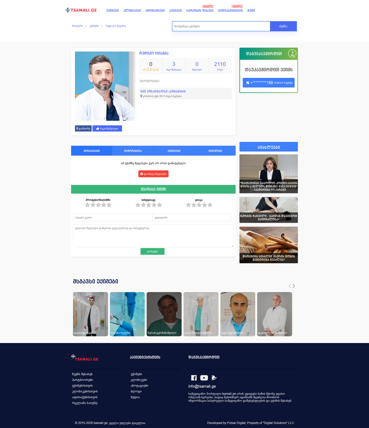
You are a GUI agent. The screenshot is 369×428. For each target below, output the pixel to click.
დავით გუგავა (83, 332)
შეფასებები (92, 150)
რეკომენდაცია (108, 128)
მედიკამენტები (230, 10)
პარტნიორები (82, 380)
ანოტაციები (155, 10)
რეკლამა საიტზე (84, 403)
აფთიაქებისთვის (85, 397)
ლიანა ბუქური (120, 332)
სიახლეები (269, 148)
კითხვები (173, 150)
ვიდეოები (215, 150)
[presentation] (289, 286)
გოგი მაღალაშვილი (198, 332)
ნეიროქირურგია (149, 80)
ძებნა (283, 26)
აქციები (175, 10)
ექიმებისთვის (82, 385)
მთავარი (77, 25)
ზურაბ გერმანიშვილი (162, 332)
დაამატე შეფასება (155, 173)
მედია (135, 397)
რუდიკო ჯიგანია (116, 25)
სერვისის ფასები (200, 10)
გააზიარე (84, 128)
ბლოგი (136, 391)
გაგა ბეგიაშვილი (232, 332)
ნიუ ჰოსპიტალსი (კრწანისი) (163, 91)
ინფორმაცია (133, 150)
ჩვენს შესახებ (82, 374)
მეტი (251, 10)
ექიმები (112, 10)
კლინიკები (132, 10)
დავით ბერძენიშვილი (272, 332)
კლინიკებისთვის (85, 391)
